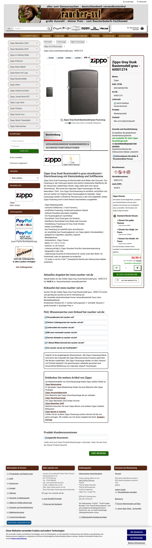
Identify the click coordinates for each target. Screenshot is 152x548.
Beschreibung (53, 134)
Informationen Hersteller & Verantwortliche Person (125, 157)
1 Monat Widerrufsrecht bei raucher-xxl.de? (65, 343)
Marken (46, 36)
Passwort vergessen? (19, 163)
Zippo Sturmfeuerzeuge (55, 398)
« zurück (59, 58)
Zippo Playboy (16, 108)
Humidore (59, 36)
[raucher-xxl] (76, 14)
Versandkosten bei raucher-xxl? (60, 317)
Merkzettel (142, 2)
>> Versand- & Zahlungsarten (18, 498)
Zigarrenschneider (77, 36)
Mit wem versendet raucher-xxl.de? (62, 332)
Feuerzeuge (109, 36)
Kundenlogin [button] (128, 2)
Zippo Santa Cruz (17, 114)
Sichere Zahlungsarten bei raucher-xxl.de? (65, 322)
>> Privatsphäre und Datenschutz (20, 474)
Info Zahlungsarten (24, 267)
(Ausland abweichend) (120, 106)
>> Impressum (12, 483)
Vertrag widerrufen (19, 523)
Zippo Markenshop (53, 384)
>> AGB (10, 479)
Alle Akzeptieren (136, 532)
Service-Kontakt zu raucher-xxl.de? (62, 338)
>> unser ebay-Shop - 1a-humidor (128, 509)
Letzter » (78, 58)
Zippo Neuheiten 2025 (54, 403)
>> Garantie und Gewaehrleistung (20, 507)
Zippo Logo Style (17, 102)
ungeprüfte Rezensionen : (58, 438)
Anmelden (24, 151)
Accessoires (125, 36)
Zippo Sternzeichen (18, 126)
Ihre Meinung (98, 453)
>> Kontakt (11, 488)
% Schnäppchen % (29, 36)
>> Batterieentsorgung (15, 512)
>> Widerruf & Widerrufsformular (19, 503)
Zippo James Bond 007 (20, 97)
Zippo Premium (16, 61)
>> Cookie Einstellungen (16, 517)
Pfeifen (95, 36)
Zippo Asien (15, 85)
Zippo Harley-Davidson (19, 91)
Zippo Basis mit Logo (19, 73)
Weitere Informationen (136, 543)
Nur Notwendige (137, 538)
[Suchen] (49, 28)
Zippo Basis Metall (18, 67)
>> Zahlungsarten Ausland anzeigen (93, 517)
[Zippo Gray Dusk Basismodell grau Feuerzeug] (82, 92)
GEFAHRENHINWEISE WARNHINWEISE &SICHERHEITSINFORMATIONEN (67, 146)
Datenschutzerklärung (18, 538)
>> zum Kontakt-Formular (52, 499)
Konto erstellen (16, 157)
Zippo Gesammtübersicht (56, 393)
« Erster (50, 58)
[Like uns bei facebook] (52, 504)
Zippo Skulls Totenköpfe (20, 120)
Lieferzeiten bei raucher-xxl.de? (60, 327)
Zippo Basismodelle (18, 79)
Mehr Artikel (15, 205)
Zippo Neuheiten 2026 (19, 43)
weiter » (69, 58)
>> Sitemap (11, 493)
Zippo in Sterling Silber (19, 55)
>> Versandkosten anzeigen (126, 492)
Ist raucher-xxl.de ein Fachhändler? (62, 348)
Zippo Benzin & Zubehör (55, 412)
